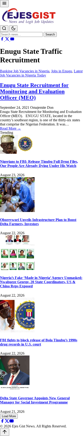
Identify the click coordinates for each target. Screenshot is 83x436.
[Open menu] (4, 3)
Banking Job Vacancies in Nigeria (24, 71)
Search (50, 34)
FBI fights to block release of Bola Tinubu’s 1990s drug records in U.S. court (38, 342)
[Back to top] (4, 432)
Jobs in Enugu (61, 71)
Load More (9, 416)
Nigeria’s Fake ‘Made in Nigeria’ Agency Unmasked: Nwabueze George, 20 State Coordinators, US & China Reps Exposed (41, 282)
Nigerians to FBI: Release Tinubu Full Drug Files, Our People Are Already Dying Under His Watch (39, 164)
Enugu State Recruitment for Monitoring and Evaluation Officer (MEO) (34, 91)
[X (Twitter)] (7, 40)
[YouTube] (12, 40)
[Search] (4, 28)
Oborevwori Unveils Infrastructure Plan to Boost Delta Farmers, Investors (38, 222)
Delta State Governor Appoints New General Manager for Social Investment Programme (35, 400)
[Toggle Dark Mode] (13, 28)
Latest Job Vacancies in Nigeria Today (41, 73)
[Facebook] (2, 40)
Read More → (10, 128)
